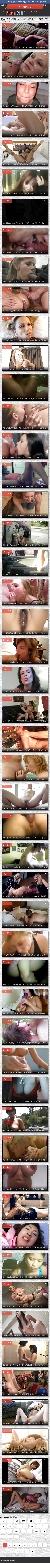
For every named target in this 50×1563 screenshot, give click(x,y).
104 (30, 1521)
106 (43, 1521)
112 (39, 1526)
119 (36, 1531)
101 (9, 1521)
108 (9, 1526)
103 (23, 1521)
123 (16, 1536)
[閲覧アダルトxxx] (14, 12)
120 (43, 1531)
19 (27, 1551)
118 (29, 1531)
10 (17, 1551)
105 (37, 1521)
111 (32, 1526)
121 (3, 1536)
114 (3, 1531)
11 (22, 1551)
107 (3, 1526)
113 (45, 1526)
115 (9, 1531)
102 (16, 1521)
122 (9, 1536)
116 (16, 1531)
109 (19, 1526)
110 (25, 1526)
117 (23, 1531)
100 (3, 1521)
